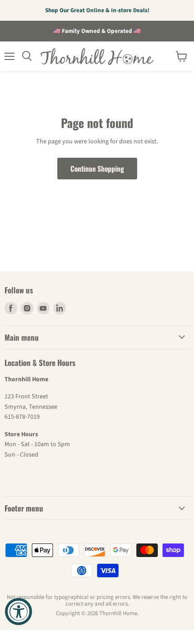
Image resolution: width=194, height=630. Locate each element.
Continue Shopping (97, 168)
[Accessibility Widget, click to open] (18, 611)
